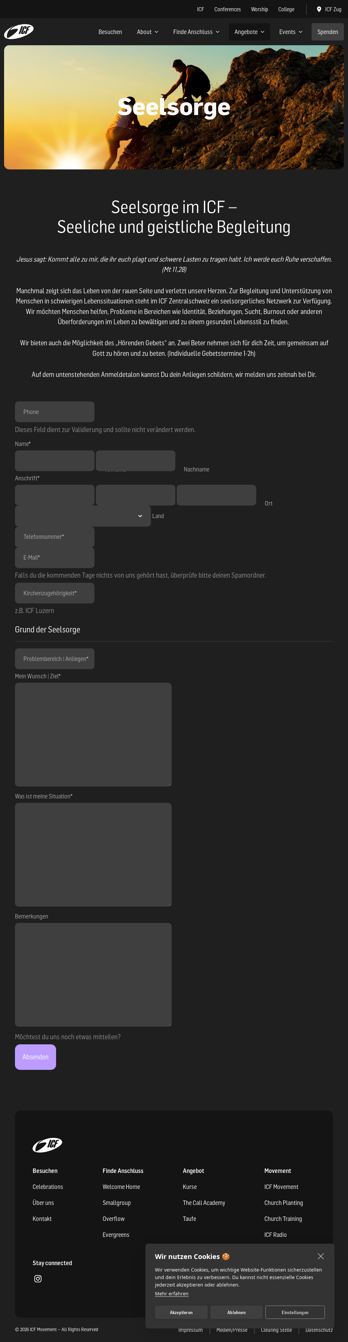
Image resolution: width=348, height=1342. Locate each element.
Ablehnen (236, 1312)
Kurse (190, 1186)
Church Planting (283, 1202)
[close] (321, 1255)
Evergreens (116, 1234)
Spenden (327, 31)
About (144, 31)
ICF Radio (275, 1234)
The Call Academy (204, 1202)
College (286, 9)
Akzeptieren (181, 1312)
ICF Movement (281, 1186)
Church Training (283, 1218)
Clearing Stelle (276, 1329)
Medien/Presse (231, 1329)
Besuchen (110, 31)
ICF (200, 9)
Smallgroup (117, 1202)
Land (158, 515)
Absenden (35, 1057)
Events (287, 31)
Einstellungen (295, 1312)
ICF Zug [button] (333, 9)
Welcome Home (121, 1186)
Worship (259, 9)
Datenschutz (319, 1329)
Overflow (114, 1218)
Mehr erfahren (172, 1293)
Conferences (227, 9)
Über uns (43, 1202)
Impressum (190, 1329)
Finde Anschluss (193, 31)
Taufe (189, 1218)
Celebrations (48, 1186)
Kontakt (42, 1218)
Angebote (246, 31)
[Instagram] (38, 1279)
